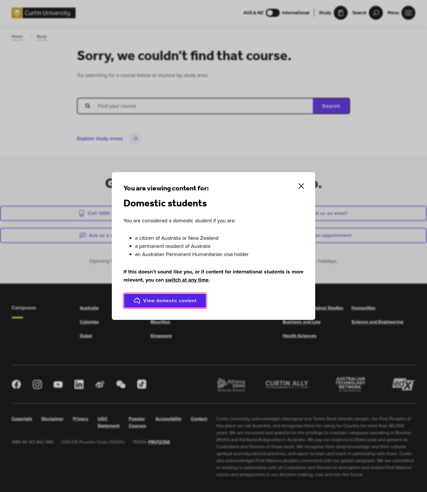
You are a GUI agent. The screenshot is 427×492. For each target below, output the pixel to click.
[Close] (301, 186)
